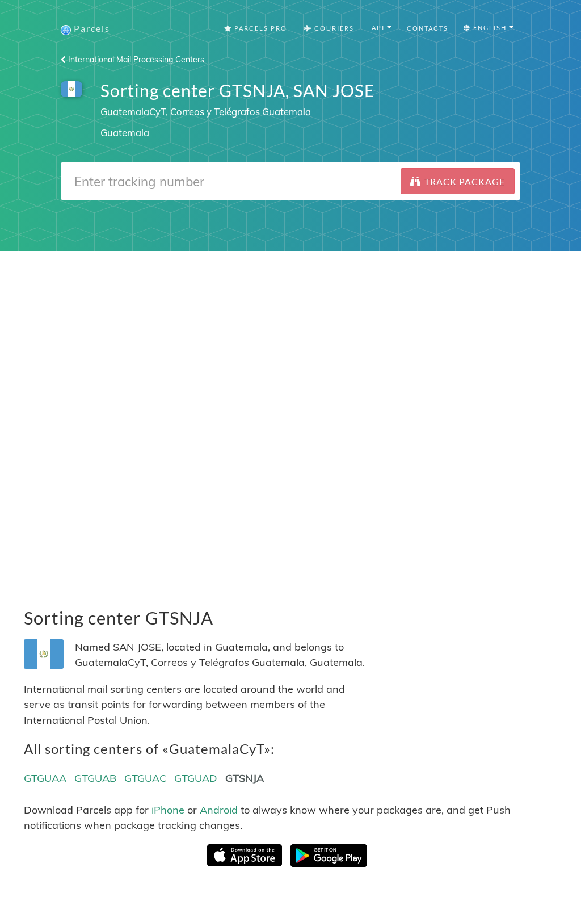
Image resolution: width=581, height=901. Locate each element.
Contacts (427, 28)
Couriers (333, 28)
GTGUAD (195, 778)
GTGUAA (45, 778)
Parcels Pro (259, 28)
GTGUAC (145, 778)
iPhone (167, 809)
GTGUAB (95, 778)
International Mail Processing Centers (135, 60)
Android (219, 809)
